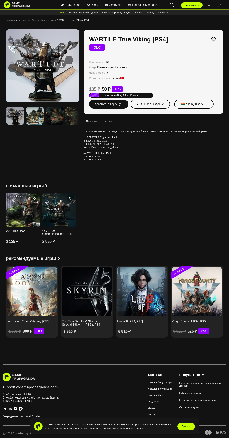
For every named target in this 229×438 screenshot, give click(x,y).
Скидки (152, 408)
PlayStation (73, 4)
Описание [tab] (92, 121)
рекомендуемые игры (31, 258)
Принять (186, 426)
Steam (138, 12)
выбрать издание (152, 104)
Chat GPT (164, 12)
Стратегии (121, 67)
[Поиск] (172, 5)
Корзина (153, 414)
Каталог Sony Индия (160, 388)
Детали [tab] (108, 121)
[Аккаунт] (220, 5)
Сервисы (115, 4)
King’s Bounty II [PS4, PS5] (189, 321)
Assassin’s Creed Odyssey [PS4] (28, 321)
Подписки (191, 5)
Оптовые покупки (189, 407)
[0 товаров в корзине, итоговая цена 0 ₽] (209, 5)
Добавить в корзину (108, 104)
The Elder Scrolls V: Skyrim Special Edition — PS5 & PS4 (81, 323)
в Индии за (196, 104)
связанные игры (25, 185)
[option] (35, 116)
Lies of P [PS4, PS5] (130, 321)
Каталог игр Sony (28, 20)
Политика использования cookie (198, 400)
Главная (11, 20)
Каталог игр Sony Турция (83, 12)
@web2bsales (32, 416)
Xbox (94, 4)
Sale (61, 12)
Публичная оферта (190, 392)
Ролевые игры (48, 20)
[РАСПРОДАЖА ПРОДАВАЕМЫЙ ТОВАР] (32, 292)
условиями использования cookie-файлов (119, 424)
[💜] (213, 39)
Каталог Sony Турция (160, 382)
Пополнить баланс (144, 4)
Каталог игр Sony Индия (116, 12)
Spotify (150, 12)
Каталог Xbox (156, 395)
